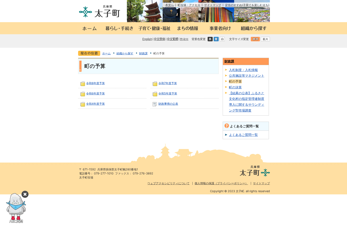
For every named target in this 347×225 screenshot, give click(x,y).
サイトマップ (212, 5)
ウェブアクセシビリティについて (168, 183)
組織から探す (124, 53)
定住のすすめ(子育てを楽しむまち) (247, 5)
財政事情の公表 (168, 103)
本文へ (169, 5)
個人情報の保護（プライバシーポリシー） (221, 183)
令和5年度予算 (167, 93)
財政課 (143, 53)
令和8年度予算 (95, 83)
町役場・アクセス (189, 5)
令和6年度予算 (95, 93)
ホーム (106, 53)
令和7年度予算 (167, 83)
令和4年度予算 (95, 103)
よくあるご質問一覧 (243, 135)
